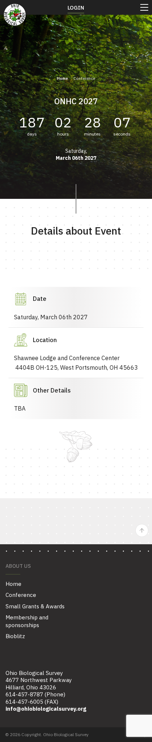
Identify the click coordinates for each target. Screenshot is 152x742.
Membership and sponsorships (27, 621)
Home (62, 78)
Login (76, 7)
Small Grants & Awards (35, 606)
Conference (21, 594)
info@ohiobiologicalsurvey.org (46, 708)
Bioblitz (15, 636)
